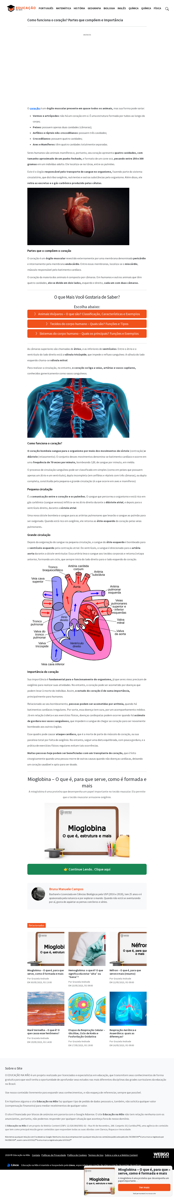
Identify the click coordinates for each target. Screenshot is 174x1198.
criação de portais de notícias (126, 1165)
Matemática (63, 8)
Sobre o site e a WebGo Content (121, 1155)
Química (133, 8)
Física (157, 8)
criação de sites (101, 1165)
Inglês (122, 8)
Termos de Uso (95, 1155)
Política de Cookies (77, 1155)
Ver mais (144, 1187)
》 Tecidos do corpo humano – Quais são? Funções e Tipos (87, 324)
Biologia (109, 8)
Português (46, 8)
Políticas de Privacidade (53, 1155)
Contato (36, 1155)
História (79, 8)
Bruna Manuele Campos (66, 889)
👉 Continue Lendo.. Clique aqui (87, 869)
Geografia (94, 8)
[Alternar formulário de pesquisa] (167, 8)
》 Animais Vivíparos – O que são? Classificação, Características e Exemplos (87, 314)
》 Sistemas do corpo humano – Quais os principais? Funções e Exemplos (87, 333)
